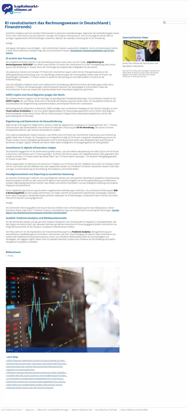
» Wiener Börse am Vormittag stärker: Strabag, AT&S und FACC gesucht (34, 384)
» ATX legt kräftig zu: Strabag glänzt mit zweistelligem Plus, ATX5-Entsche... (35, 378)
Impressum (30, 410)
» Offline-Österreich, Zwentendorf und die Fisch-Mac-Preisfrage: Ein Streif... (35, 360)
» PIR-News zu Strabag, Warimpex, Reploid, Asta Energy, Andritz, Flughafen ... (36, 372)
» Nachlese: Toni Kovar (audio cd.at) (20, 369)
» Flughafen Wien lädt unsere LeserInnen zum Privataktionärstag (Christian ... (36, 375)
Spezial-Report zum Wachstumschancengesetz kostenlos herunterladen (62, 211)
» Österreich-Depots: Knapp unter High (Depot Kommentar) (29, 387)
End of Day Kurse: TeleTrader (106, 410)
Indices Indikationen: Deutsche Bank (134, 410)
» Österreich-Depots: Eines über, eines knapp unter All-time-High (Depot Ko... (36, 363)
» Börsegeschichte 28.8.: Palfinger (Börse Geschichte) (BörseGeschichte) (34, 366)
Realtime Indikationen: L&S (82, 410)
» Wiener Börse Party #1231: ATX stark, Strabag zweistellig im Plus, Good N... (36, 381)
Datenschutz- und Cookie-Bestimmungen (53, 410)
